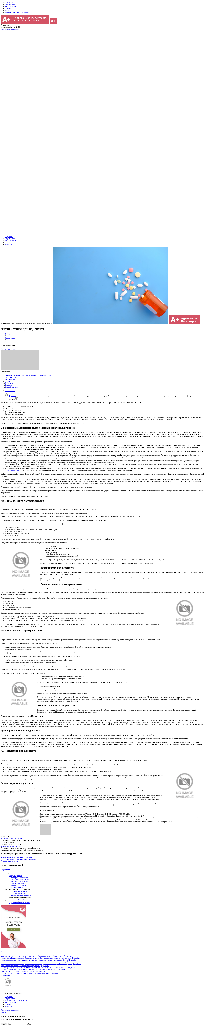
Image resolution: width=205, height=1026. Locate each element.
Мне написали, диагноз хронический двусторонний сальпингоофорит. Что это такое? (32, 956)
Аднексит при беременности (19, 903)
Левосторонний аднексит (18, 878)
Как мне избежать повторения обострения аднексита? (20, 966)
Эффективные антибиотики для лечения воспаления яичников (28, 375)
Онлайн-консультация (24, 857)
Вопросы (4, 952)
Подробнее (68, 956)
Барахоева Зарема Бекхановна (12, 838)
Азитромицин (10, 381)
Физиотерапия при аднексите (27, 859)
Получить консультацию (10, 29)
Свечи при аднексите (8, 859)
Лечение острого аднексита (11, 861)
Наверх (3, 1012)
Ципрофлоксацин (11, 387)
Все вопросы (5, 975)
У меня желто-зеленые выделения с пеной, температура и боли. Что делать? (28, 969)
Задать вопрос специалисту (11, 846)
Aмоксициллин (10, 389)
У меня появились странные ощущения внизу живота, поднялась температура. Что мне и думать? (36, 964)
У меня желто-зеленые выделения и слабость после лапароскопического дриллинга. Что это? (35, 960)
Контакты (8, 10)
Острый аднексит (15, 876)
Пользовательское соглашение (16, 1001)
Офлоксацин (10, 391)
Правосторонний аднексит (19, 879)
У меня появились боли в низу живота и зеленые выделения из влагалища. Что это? (31, 962)
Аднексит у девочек (16, 883)
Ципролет (8, 385)
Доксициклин (10, 379)
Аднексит (12, 396)
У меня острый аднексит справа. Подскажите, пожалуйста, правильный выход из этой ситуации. (36, 958)
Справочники (10, 4)
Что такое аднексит (16, 887)
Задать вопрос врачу (8, 857)
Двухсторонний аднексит (18, 881)
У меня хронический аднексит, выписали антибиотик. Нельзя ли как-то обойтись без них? (34, 968)
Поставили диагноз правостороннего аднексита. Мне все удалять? (25, 973)
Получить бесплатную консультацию (18, 12)
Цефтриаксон (10, 383)
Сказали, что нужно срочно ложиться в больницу (19, 971)
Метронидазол (10, 377)
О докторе (9, 3)
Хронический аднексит (13, 470)
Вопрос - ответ (10, 6)
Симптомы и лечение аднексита (21, 891)
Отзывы (8, 8)
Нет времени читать (8, 349)
